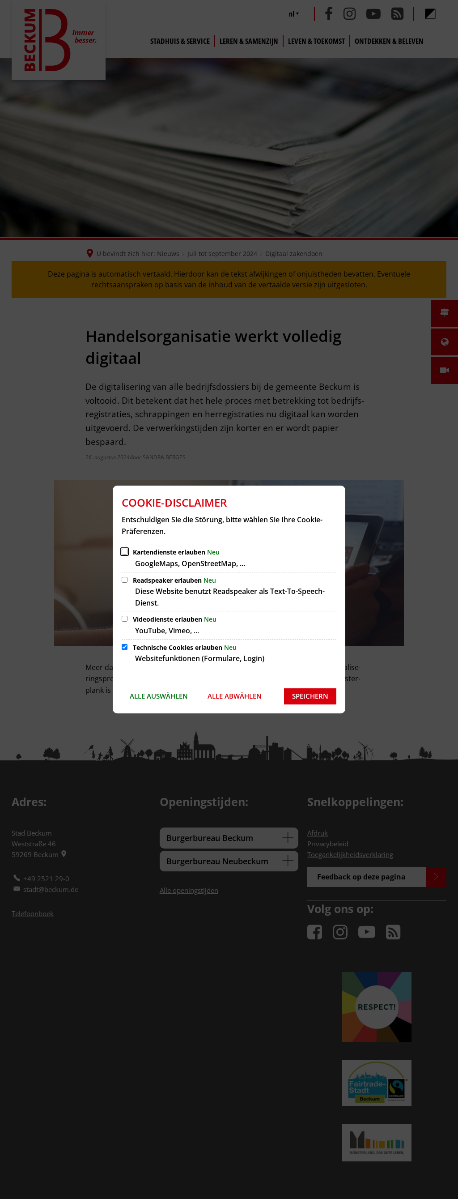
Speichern (310, 695)
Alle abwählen (235, 695)
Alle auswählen (159, 695)
